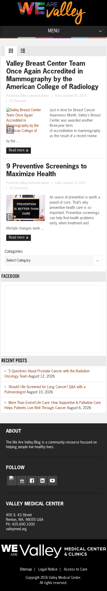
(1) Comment (18, 101)
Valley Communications (34, 96)
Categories (14, 252)
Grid (11, 52)
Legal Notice (47, 569)
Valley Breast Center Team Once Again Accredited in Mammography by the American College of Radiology (52, 76)
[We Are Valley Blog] (51, 13)
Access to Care (75, 569)
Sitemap (26, 569)
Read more (17, 150)
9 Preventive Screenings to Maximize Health (46, 171)
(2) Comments (19, 188)
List (22, 52)
